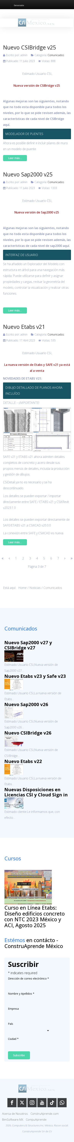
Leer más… (15, 158)
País (10, 1024)
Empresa (13, 1008)
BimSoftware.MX (12, 1119)
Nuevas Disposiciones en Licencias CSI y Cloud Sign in (36, 792)
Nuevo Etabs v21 (24, 326)
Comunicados (56, 55)
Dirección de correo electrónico (28, 978)
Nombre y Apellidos (21, 993)
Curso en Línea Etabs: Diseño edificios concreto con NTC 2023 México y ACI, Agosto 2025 (34, 916)
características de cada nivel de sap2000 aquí (36, 246)
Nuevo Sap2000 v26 (26, 704)
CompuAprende (36, 1119)
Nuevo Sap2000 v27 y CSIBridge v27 (28, 645)
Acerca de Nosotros (15, 1113)
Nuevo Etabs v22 (23, 761)
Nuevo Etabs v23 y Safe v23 (35, 676)
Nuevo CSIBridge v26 (27, 733)
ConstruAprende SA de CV (37, 1131)
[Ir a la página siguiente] (65, 558)
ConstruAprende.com (45, 1113)
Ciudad (13, 1039)
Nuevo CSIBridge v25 (29, 47)
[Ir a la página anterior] (9, 558)
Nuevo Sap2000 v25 (28, 174)
